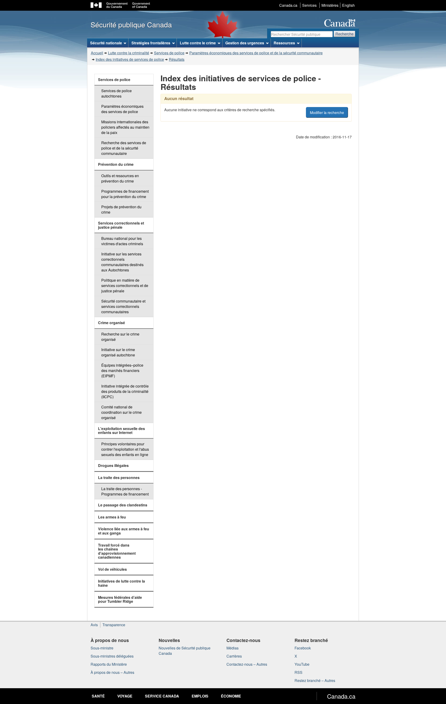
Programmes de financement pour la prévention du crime (125, 194)
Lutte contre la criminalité (128, 52)
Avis (94, 624)
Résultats (176, 59)
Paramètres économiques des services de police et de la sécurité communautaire (256, 52)
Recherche (344, 33)
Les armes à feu (112, 517)
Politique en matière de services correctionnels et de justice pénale (124, 285)
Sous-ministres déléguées (112, 656)
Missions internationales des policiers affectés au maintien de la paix (125, 127)
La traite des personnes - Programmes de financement (125, 491)
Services (309, 5)
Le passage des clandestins (122, 505)
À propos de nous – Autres (112, 672)
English (348, 5)
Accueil (97, 52)
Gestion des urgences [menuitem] (244, 43)
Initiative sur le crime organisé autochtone (118, 352)
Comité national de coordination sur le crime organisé (121, 412)
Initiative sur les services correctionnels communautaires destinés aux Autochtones (122, 262)
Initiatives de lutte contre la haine (121, 583)
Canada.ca (288, 5)
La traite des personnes (119, 477)
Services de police (169, 52)
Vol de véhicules (112, 569)
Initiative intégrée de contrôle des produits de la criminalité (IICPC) (125, 391)
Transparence (113, 624)
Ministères (329, 5)
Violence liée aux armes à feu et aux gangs (123, 531)
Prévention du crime (116, 164)
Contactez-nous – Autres (246, 664)
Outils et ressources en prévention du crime (120, 178)
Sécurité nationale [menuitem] (106, 43)
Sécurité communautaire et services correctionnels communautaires (123, 306)
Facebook (303, 648)
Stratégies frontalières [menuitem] (150, 43)
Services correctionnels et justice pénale (121, 225)
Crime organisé (111, 322)
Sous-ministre (102, 648)
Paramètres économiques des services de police (122, 109)
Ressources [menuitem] (284, 43)
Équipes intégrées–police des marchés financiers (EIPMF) (122, 370)
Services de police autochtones (116, 93)
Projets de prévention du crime (121, 209)
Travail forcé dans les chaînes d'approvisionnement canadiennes (117, 551)
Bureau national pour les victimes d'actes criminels (122, 241)
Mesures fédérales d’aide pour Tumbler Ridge (120, 599)
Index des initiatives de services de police (130, 59)
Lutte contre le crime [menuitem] (198, 43)
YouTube (302, 664)
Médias (232, 648)
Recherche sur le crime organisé (120, 336)
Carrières (234, 656)
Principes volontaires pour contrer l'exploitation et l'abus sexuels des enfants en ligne (125, 449)
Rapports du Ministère (109, 664)
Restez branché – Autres (315, 680)
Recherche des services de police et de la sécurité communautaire (123, 148)
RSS (298, 672)
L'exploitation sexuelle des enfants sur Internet (121, 430)
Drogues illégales (113, 465)
